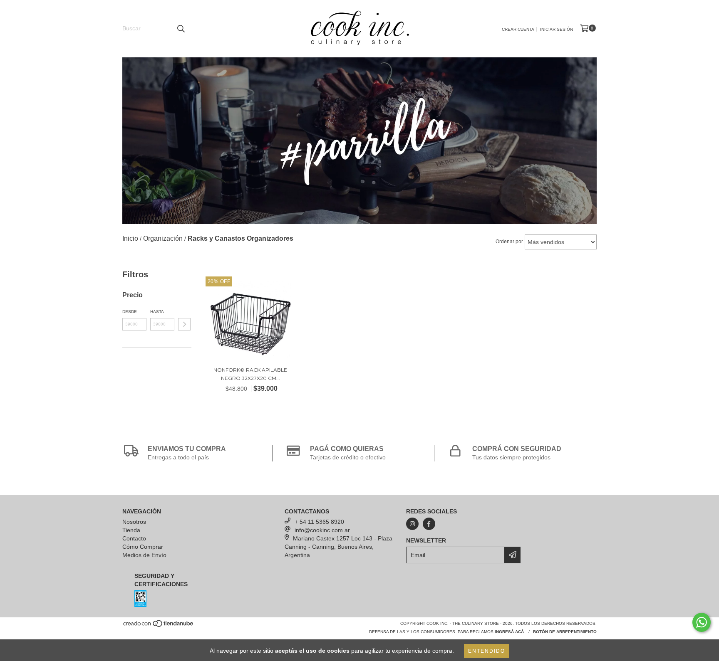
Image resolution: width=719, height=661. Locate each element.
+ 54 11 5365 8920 (319, 521)
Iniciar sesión (556, 29)
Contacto (134, 538)
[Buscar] (180, 28)
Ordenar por (509, 241)
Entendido (486, 651)
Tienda (131, 530)
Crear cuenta (518, 29)
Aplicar (184, 324)
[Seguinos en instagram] (412, 524)
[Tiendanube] (158, 626)
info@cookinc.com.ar (322, 530)
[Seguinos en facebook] (429, 524)
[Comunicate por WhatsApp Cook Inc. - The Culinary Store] (701, 622)
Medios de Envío (144, 555)
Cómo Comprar (142, 546)
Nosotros (134, 521)
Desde (129, 311)
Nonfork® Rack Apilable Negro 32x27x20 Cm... (250, 374)
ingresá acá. (510, 631)
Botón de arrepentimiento (565, 631)
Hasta (157, 311)
